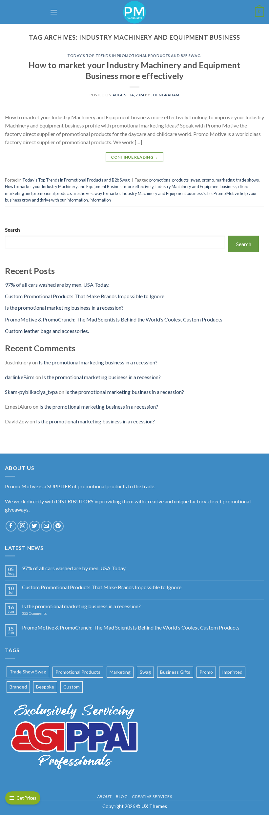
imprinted (232, 672)
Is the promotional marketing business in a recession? (64, 307)
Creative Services (152, 796)
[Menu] (54, 12)
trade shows (247, 180)
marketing (225, 180)
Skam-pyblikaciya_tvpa (31, 392)
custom (71, 686)
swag (195, 180)
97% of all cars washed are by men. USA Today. (57, 284)
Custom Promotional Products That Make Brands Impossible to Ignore (84, 296)
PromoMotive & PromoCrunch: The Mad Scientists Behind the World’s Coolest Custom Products (113, 319)
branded (18, 686)
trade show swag (28, 671)
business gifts (175, 672)
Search (12, 230)
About (104, 796)
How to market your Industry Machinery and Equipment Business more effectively (79, 186)
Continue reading (134, 157)
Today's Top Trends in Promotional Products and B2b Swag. (134, 55)
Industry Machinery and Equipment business (196, 186)
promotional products (169, 180)
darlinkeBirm (19, 377)
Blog (122, 796)
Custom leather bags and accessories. (47, 331)
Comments (34, 613)
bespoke (45, 686)
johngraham (165, 95)
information (100, 200)
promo (208, 180)
